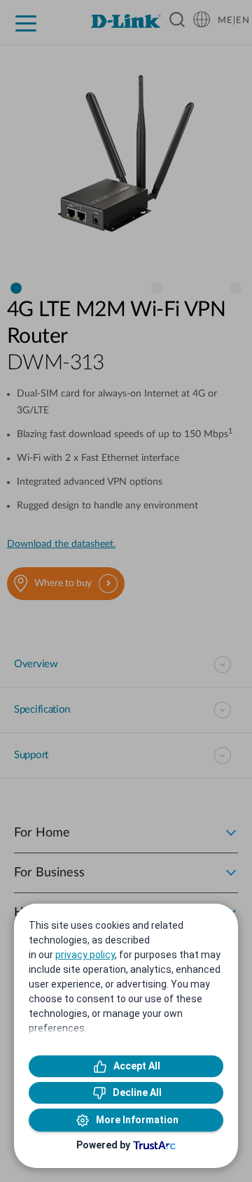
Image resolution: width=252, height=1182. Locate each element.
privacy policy (85, 954)
